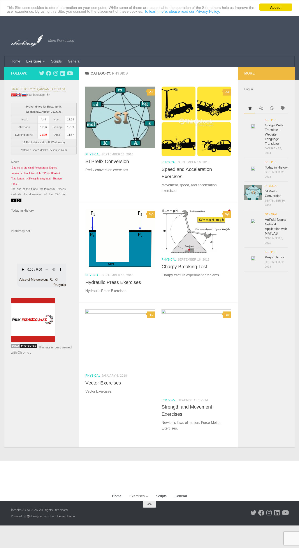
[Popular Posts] (249, 108)
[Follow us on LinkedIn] (62, 73)
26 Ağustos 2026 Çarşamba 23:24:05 (38, 89)
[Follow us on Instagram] (55, 73)
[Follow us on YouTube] (69, 73)
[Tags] (282, 108)
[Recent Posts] (271, 108)
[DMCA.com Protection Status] (24, 347)
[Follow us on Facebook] (48, 73)
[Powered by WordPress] (28, 516)
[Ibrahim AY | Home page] (27, 40)
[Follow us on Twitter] (41, 73)
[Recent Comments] (260, 108)
